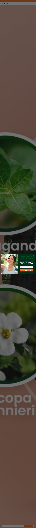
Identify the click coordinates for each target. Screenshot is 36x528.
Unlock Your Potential (26, 270)
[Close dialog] (34, 255)
